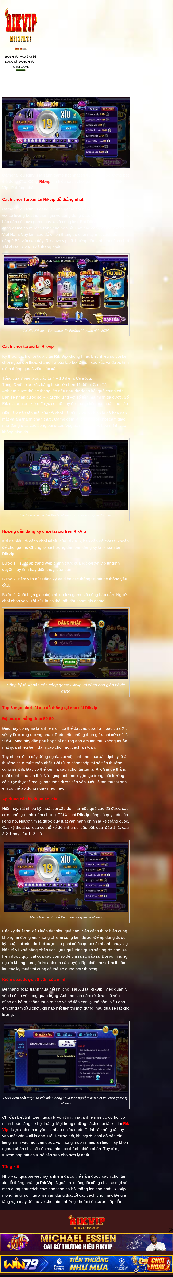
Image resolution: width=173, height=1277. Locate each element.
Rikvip (44, 181)
